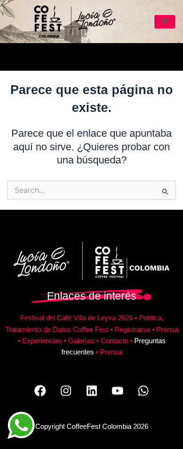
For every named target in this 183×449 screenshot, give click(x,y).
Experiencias (42, 341)
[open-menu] (165, 22)
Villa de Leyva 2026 (103, 318)
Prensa (167, 329)
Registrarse (132, 329)
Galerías (81, 341)
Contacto (114, 341)
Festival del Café (46, 318)
